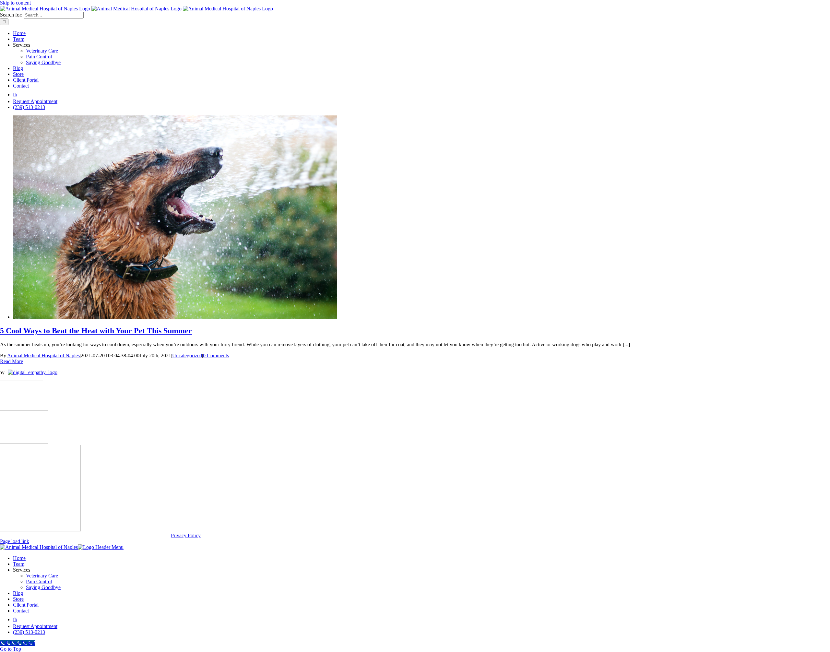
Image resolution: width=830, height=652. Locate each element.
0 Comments (216, 355)
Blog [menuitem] (18, 593)
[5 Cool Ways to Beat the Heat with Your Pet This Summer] (175, 317)
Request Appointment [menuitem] (35, 626)
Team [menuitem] (18, 564)
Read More (11, 361)
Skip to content (15, 3)
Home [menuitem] (19, 558)
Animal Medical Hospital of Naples (43, 355)
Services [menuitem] (21, 570)
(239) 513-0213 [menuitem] (29, 632)
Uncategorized (187, 355)
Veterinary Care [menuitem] (42, 575)
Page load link (14, 541)
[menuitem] (15, 619)
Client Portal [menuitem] (26, 605)
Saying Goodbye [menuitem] (43, 587)
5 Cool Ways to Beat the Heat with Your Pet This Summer (96, 330)
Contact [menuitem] (21, 610)
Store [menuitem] (18, 599)
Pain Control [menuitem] (39, 581)
